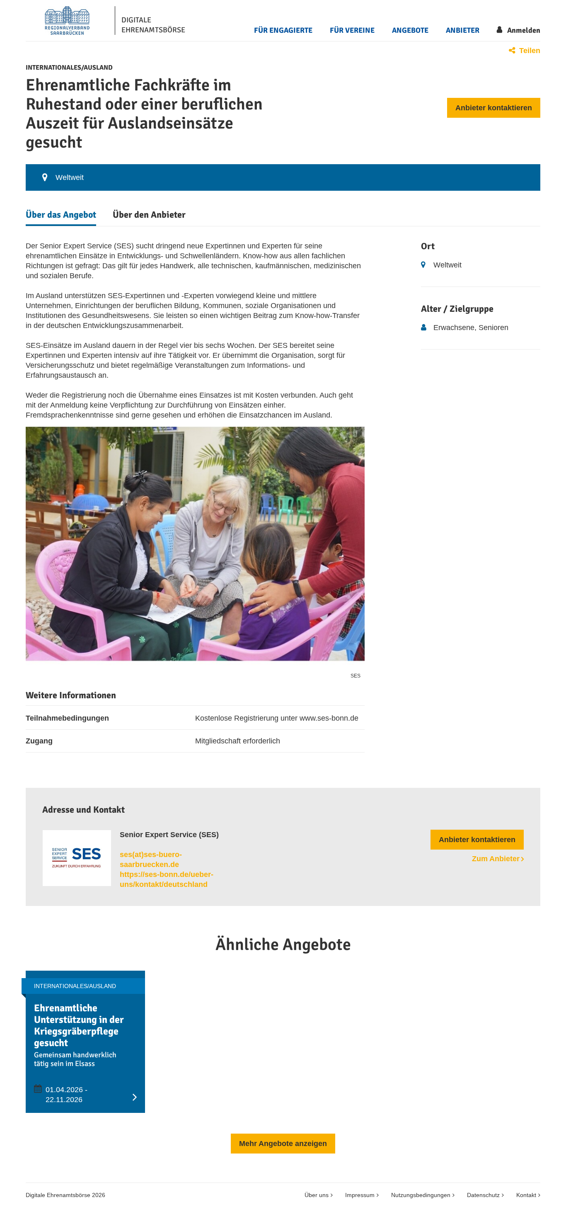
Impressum (360, 1195)
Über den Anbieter (149, 214)
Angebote (410, 30)
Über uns (317, 1195)
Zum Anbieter (496, 859)
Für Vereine (352, 30)
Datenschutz (483, 1195)
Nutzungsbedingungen (420, 1195)
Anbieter (462, 30)
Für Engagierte (283, 30)
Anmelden (523, 30)
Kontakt (526, 1195)
